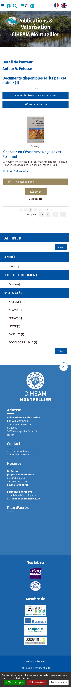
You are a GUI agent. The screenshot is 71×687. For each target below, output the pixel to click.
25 (41, 214)
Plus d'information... (19, 171)
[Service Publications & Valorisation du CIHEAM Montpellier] (12, 20)
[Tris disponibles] (36, 88)
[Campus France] (35, 586)
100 (55, 214)
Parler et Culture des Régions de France (27, 164)
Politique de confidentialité (35, 667)
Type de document (20, 275)
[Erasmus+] (35, 620)
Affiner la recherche (35, 104)
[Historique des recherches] (32, 5)
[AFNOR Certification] (35, 573)
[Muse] (35, 610)
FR (55, 4)
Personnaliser (59, 682)
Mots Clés (13, 293)
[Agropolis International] (35, 630)
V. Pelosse (21, 161)
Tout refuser (38, 682)
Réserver (35, 191)
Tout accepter (15, 682)
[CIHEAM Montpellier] (35, 386)
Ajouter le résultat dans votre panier (35, 95)
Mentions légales (35, 661)
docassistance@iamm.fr (20, 451)
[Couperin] (35, 641)
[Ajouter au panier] (10, 181)
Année (10, 257)
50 (48, 214)
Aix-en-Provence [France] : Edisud (48, 161)
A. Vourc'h (8, 161)
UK (62, 4)
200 (63, 214)
